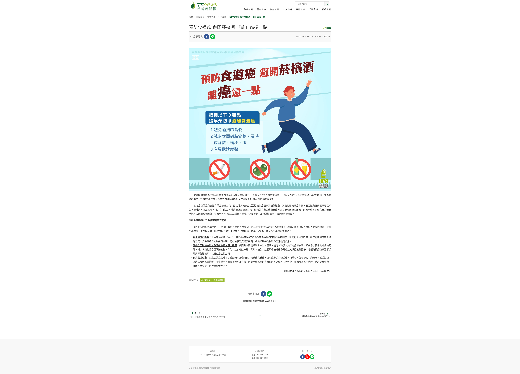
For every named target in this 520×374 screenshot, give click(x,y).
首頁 (191, 17)
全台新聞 (222, 17)
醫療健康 (261, 9)
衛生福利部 (218, 280)
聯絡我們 (326, 9)
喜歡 (328, 28)
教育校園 (274, 9)
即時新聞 (200, 17)
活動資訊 (313, 9)
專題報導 (300, 9)
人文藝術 (287, 9)
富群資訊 (327, 368)
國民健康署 (205, 280)
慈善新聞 (248, 9)
